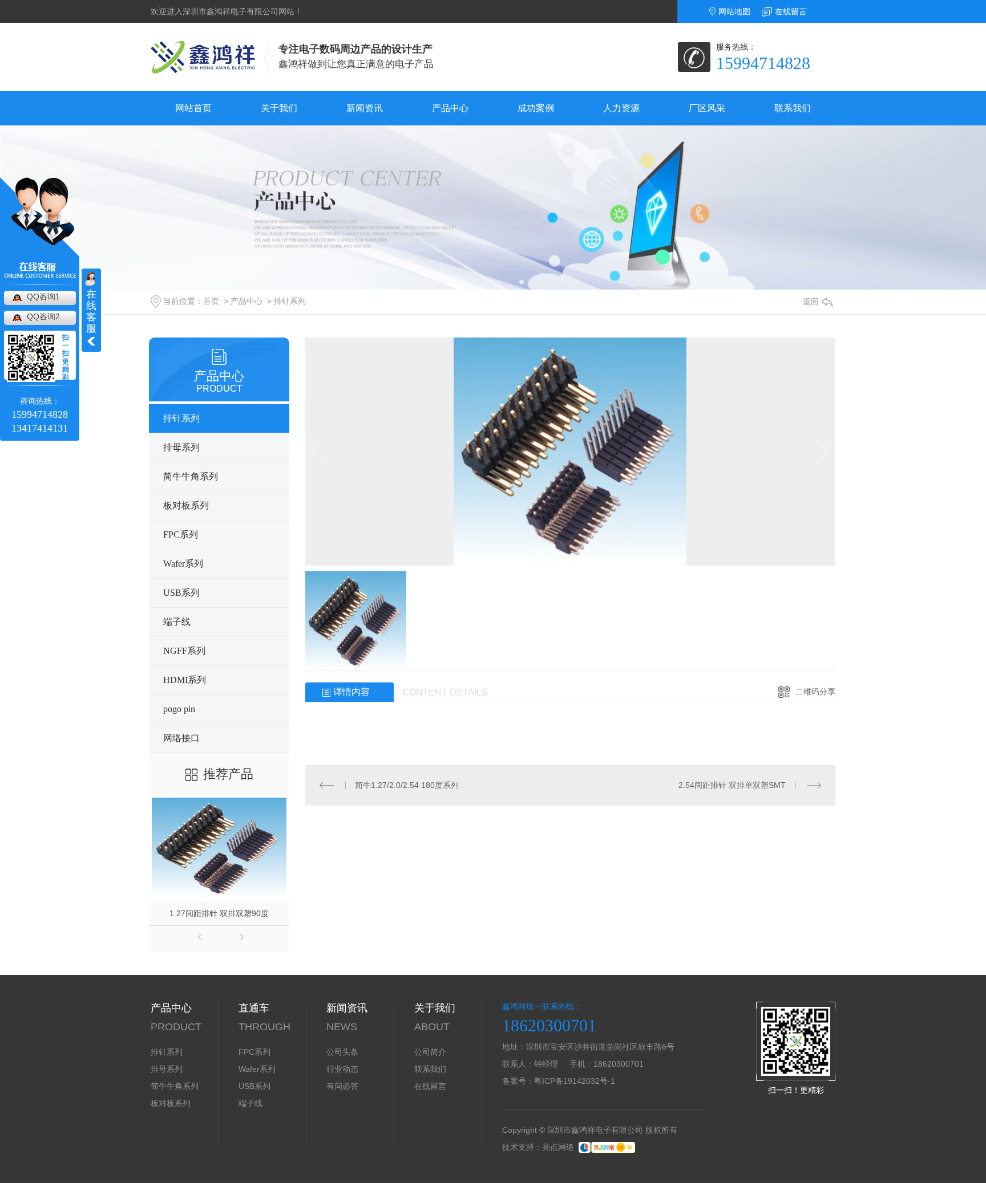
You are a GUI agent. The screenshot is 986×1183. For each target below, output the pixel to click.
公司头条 (342, 1051)
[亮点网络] (607, 1147)
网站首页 (193, 108)
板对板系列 (186, 505)
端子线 (177, 622)
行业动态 (342, 1069)
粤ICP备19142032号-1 (574, 1081)
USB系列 (181, 592)
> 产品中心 (241, 301)
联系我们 (792, 108)
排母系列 (181, 447)
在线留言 (791, 11)
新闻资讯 (364, 108)
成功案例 (536, 108)
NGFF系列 (184, 651)
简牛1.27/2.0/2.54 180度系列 (407, 785)
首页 (211, 301)
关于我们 (279, 108)
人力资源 (621, 108)
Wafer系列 (183, 563)
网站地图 (734, 11)
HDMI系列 (184, 680)
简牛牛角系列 (190, 476)
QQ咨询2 (43, 316)
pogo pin (179, 709)
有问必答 (342, 1086)
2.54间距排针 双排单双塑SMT (732, 785)
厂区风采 (707, 108)
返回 (811, 301)
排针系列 (181, 418)
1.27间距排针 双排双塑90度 (219, 913)
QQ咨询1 (43, 296)
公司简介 (430, 1051)
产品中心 (450, 108)
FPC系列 (180, 534)
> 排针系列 (285, 301)
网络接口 (181, 738)
